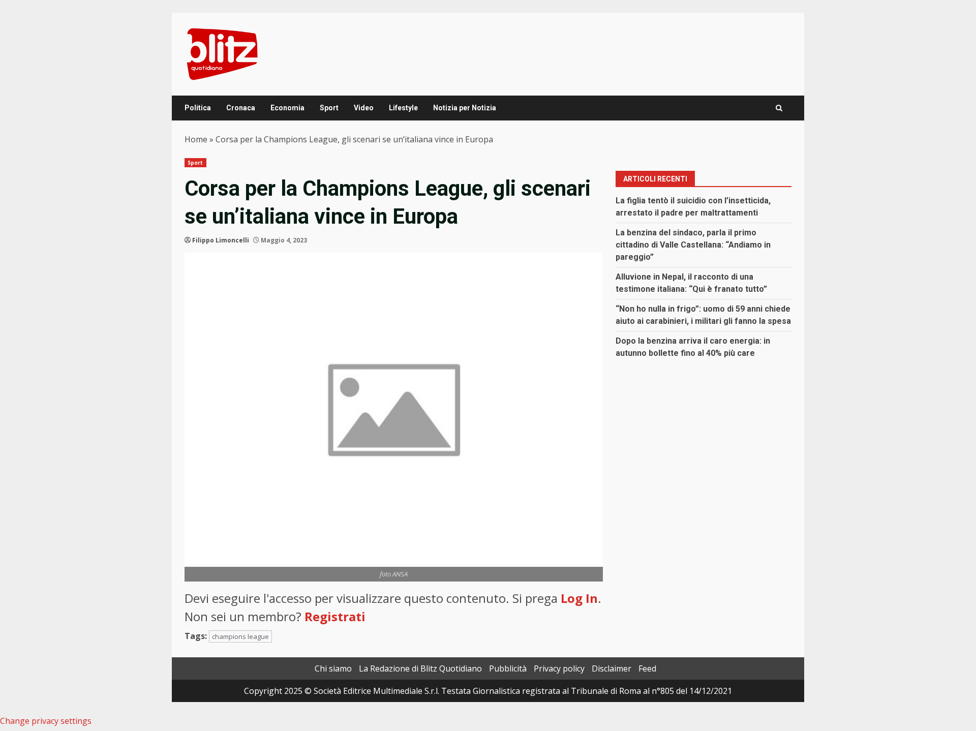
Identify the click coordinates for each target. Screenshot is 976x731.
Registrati (334, 616)
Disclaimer (611, 668)
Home (196, 139)
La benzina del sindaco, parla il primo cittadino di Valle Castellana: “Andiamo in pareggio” (693, 245)
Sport (329, 108)
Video (364, 108)
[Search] (779, 108)
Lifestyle (403, 108)
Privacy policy (559, 668)
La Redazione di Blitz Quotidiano (420, 668)
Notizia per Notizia (464, 108)
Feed (647, 668)
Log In (579, 598)
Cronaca (240, 108)
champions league (240, 636)
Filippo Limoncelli (220, 240)
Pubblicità (508, 668)
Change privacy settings (46, 720)
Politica (198, 108)
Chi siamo (333, 668)
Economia (287, 108)
